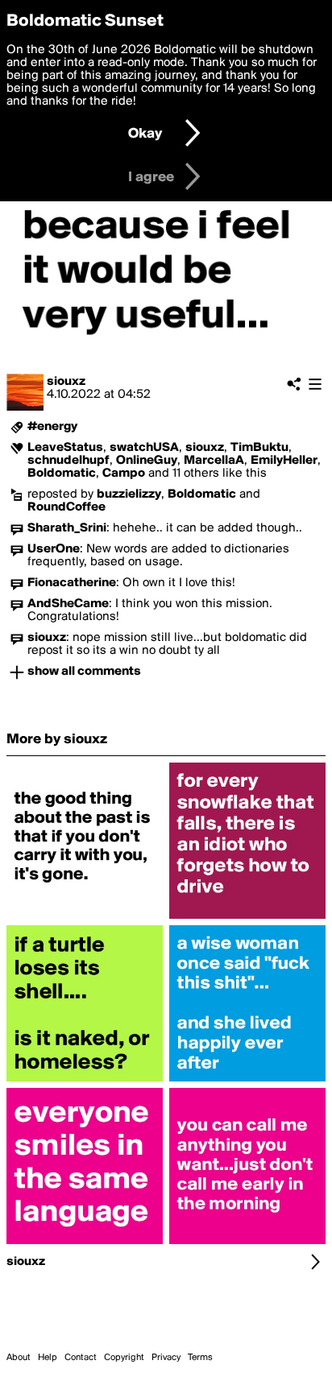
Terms (200, 1357)
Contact (80, 1357)
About (18, 1357)
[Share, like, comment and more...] (84, 918)
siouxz (66, 381)
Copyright (124, 1357)
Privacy (166, 1357)
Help (47, 1357)
